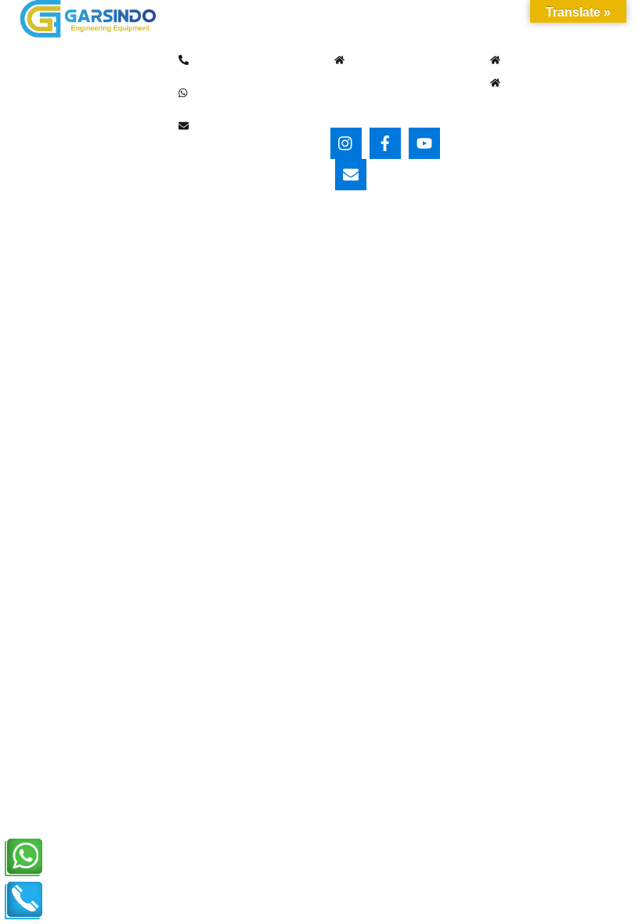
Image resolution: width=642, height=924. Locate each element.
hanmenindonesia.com (70, 261)
